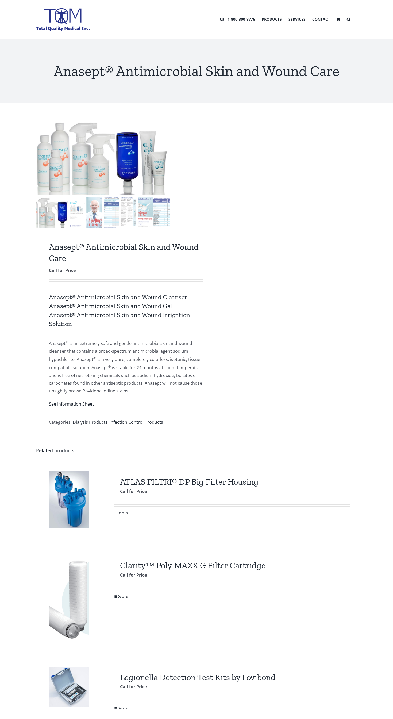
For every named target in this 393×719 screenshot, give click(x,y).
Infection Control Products (136, 422)
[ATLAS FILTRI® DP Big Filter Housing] (69, 499)
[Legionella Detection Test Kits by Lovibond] (69, 687)
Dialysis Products (90, 422)
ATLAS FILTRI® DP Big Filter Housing (189, 482)
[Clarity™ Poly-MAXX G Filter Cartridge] (69, 597)
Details (122, 513)
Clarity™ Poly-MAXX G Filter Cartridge (192, 565)
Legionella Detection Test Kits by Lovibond (198, 677)
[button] (348, 19)
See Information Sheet (71, 404)
